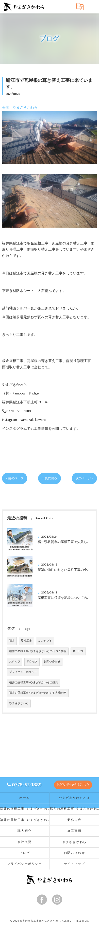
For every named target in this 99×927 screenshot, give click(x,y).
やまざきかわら (19, 703)
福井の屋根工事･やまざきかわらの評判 (33, 682)
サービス (78, 651)
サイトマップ (74, 864)
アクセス (32, 661)
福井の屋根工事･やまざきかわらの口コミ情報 (38, 651)
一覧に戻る (49, 478)
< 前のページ (14, 478)
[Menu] (91, 6)
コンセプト (45, 641)
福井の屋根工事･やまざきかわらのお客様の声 (38, 693)
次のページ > (84, 478)
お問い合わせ (52, 661)
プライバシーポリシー (23, 672)
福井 (12, 641)
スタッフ (14, 661)
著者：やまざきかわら (20, 107)
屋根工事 (26, 641)
